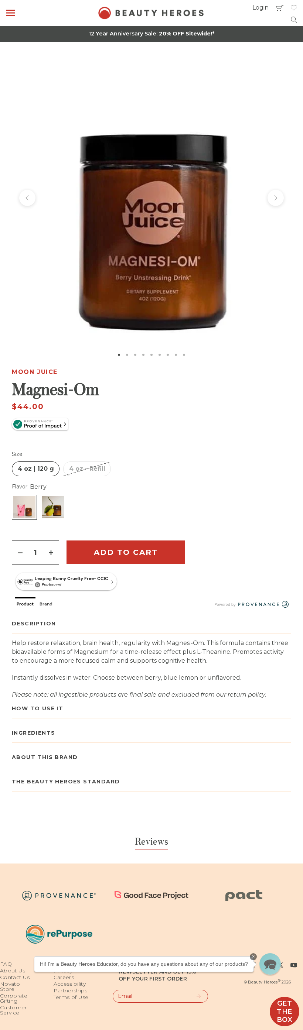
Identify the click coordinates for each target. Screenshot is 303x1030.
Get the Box (285, 1011)
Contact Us (15, 977)
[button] (270, 964)
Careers (64, 977)
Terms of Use (71, 997)
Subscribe (195, 996)
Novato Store (10, 986)
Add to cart (126, 552)
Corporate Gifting (13, 998)
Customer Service (13, 1010)
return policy (246, 694)
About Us (12, 970)
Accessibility (70, 984)
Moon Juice (35, 371)
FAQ (6, 964)
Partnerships (71, 990)
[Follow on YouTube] (293, 965)
